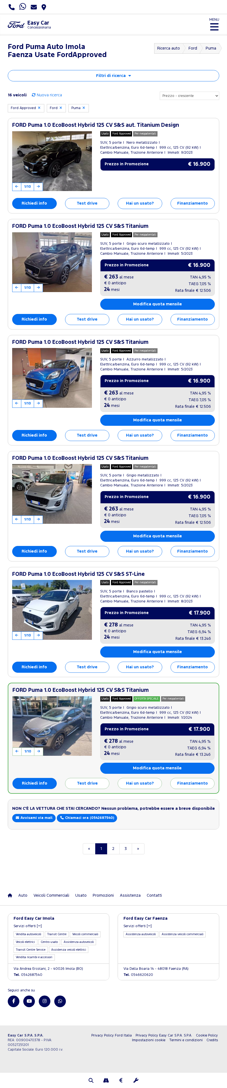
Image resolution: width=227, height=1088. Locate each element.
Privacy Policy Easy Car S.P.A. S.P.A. (164, 1035)
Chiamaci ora (89, 817)
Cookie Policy (207, 1035)
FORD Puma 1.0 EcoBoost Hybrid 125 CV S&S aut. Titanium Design (95, 125)
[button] (91, 1081)
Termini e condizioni (186, 1040)
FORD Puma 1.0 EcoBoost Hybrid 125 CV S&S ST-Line (78, 574)
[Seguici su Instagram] (44, 1001)
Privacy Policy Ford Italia (111, 1035)
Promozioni (103, 895)
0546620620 (138, 974)
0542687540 (28, 974)
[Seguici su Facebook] (13, 1001)
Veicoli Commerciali (51, 895)
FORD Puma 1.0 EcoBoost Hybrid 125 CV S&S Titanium (80, 226)
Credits (212, 1040)
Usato (81, 895)
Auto (22, 895)
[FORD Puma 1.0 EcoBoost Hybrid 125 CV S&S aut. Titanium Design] (52, 161)
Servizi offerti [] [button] (28, 926)
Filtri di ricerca (111, 76)
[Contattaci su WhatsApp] (60, 1001)
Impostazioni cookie (148, 1040)
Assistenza (130, 895)
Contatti (154, 895)
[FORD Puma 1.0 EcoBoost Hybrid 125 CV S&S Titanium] (52, 262)
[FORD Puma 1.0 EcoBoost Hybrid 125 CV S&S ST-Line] (52, 610)
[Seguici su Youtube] (29, 1001)
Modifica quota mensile (157, 304)
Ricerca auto (168, 48)
